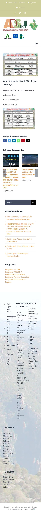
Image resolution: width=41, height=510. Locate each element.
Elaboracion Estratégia (33, 362)
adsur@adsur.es (10, 345)
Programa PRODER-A (13, 272)
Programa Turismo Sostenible (17, 277)
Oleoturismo (8, 477)
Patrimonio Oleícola (7, 457)
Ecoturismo (7, 482)
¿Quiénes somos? (32, 309)
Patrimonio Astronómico (8, 452)
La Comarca (7, 433)
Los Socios (32, 319)
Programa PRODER (12, 269)
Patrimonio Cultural (7, 439)
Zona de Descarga (32, 357)
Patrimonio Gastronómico (8, 462)
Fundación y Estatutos (33, 314)
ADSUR (7, 507)
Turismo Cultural (6, 485)
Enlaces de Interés (32, 367)
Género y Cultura (32, 327)
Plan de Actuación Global (15, 274)
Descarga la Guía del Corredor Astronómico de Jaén (30, 160)
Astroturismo (8, 479)
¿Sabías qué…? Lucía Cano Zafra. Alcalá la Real (20, 403)
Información (33, 351)
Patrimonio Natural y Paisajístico (7, 446)
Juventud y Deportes (32, 322)
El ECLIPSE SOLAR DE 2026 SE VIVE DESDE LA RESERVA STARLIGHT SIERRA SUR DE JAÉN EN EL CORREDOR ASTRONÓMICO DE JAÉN (11, 160)
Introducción (33, 348)
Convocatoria (33, 353)
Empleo (8, 282)
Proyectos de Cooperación (15, 279)
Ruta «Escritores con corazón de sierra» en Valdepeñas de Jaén (20, 322)
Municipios (7, 436)
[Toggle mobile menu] (37, 43)
